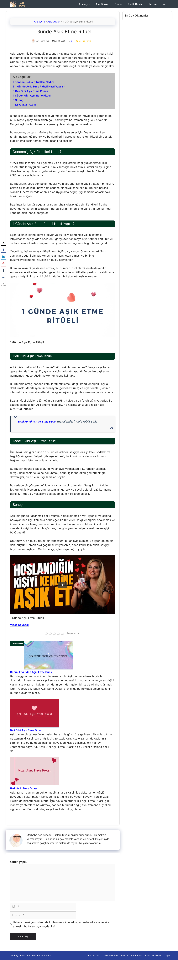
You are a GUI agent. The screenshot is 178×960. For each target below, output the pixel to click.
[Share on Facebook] (3, 250)
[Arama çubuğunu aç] (164, 4)
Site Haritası (137, 955)
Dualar (118, 4)
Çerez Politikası (153, 955)
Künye (167, 955)
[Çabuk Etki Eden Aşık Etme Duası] (48, 668)
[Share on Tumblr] (3, 270)
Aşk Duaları (102, 4)
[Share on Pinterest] (3, 263)
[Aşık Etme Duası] (18, 4)
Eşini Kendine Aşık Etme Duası (37, 421)
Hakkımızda (93, 955)
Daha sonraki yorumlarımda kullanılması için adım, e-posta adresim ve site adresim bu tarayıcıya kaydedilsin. (61, 924)
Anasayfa (84, 4)
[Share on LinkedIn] (3, 257)
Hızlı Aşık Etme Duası (23, 788)
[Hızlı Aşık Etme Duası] (34, 784)
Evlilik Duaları (135, 4)
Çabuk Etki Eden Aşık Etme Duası (31, 672)
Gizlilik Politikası (110, 955)
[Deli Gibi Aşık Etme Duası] (34, 726)
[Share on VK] (3, 277)
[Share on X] (3, 243)
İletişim (153, 4)
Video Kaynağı (19, 624)
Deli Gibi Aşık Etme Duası (26, 730)
